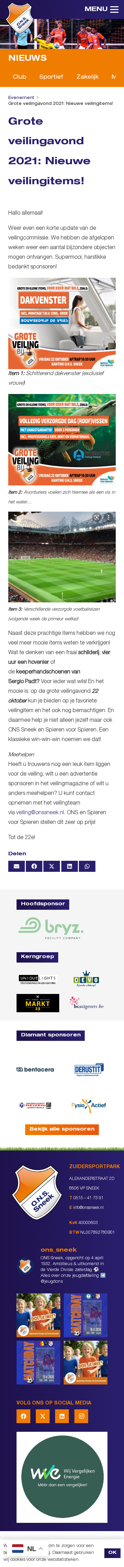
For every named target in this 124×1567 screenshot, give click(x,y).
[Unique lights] (38, 979)
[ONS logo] (20, 17)
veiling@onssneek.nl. (40, 813)
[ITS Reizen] (35, 1105)
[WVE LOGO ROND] (62, 1477)
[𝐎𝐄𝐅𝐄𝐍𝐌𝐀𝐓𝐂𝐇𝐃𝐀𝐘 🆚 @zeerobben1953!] (85, 1315)
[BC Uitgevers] (86, 1003)
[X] (43, 1416)
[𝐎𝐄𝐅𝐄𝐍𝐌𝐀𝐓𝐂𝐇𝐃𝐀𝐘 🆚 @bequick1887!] (38, 1362)
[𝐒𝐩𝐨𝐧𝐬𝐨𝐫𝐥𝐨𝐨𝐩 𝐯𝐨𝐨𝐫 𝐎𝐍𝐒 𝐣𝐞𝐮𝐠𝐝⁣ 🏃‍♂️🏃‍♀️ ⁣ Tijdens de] (38, 1315)
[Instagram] (81, 1416)
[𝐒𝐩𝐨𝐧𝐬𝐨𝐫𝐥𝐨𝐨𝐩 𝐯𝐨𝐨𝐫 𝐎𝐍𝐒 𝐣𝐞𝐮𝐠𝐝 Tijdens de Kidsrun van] (85, 1362)
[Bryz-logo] (51, 928)
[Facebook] (23, 1416)
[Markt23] (38, 1003)
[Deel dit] (34, 866)
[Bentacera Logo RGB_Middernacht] (35, 1069)
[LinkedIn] (62, 1416)
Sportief (51, 77)
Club (19, 77)
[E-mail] (16, 866)
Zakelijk (87, 77)
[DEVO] (86, 979)
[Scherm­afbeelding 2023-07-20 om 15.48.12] (88, 1069)
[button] (101, 9)
